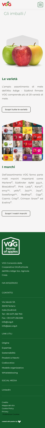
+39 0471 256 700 (14, 314)
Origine (5, 343)
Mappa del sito (8, 405)
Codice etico (8, 363)
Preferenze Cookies (11, 414)
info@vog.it (7, 322)
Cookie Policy (8, 408)
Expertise (6, 348)
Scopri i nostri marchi (16, 213)
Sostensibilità (8, 353)
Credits (5, 402)
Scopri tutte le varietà (16, 109)
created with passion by (10, 421)
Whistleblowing (10, 373)
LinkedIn (6, 390)
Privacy (5, 411)
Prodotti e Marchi (10, 358)
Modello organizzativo (13, 368)
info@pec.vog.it (9, 326)
